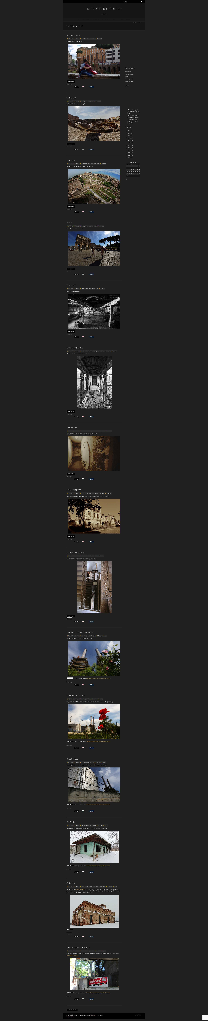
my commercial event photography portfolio (133, 116)
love (85, 38)
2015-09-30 (70, 431)
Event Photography (95, 19)
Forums (71, 160)
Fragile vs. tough (76, 695)
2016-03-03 (70, 351)
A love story (73, 35)
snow (91, 825)
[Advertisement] (135, 54)
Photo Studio (85, 19)
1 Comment (110, 886)
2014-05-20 (70, 699)
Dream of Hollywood (78, 947)
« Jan (126, 179)
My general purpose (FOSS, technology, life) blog (134, 111)
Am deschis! (128, 71)
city (82, 38)
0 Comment (99, 38)
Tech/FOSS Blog (106, 19)
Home (79, 19)
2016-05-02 (70, 163)
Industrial (72, 759)
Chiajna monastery (80, 889)
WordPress (93, 1015)
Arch (69, 223)
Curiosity (71, 98)
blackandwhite (85, 288)
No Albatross (74, 490)
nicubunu (77, 38)
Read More (70, 81)
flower (83, 699)
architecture (84, 163)
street (93, 226)
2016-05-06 (70, 101)
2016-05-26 (70, 38)
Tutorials (114, 19)
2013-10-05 (70, 950)
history (83, 101)
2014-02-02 (70, 825)
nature (83, 635)
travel (94, 38)
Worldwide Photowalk (72, 955)
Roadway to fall (129, 79)
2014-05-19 (70, 762)
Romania (93, 288)
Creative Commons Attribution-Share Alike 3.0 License (98, 678)
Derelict (71, 285)
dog (82, 825)
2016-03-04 (70, 288)
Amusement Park (129, 81)
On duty (71, 822)
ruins (91, 38)
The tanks (72, 427)
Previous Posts (72, 1009)
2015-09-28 (70, 556)
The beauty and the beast (80, 632)
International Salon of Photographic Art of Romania (133, 121)
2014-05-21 (70, 635)
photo (88, 38)
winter (94, 825)
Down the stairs (75, 552)
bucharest (84, 886)
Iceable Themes (70, 1016)
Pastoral (127, 76)
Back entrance (75, 348)
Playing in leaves (129, 74)
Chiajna (71, 883)
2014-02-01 (70, 886)
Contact (128, 19)
